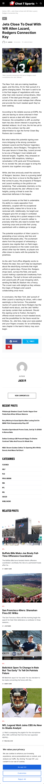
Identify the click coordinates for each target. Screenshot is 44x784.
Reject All (22, 779)
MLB (3, 474)
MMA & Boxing (6, 478)
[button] (3, 3)
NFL (9, 11)
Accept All (22, 767)
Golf (3, 469)
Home (4, 11)
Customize (22, 773)
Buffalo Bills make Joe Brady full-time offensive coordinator (20, 554)
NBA (3, 483)
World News (6, 501)
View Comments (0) (22, 396)
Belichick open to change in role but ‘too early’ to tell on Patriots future (20, 670)
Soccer (4, 497)
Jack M (22, 380)
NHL (3, 492)
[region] (22, 765)
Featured (5, 465)
